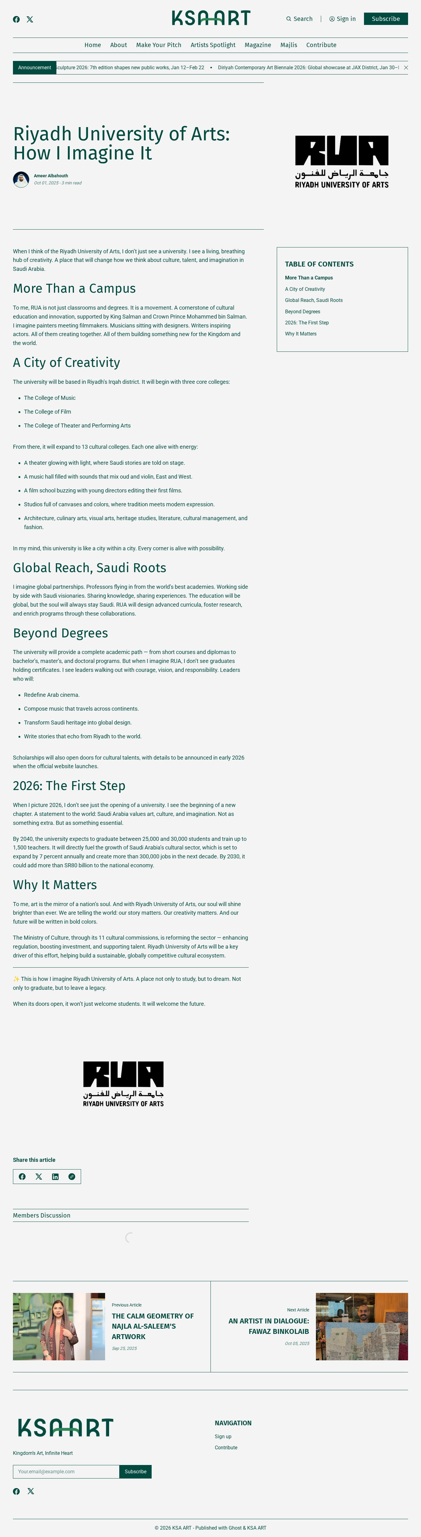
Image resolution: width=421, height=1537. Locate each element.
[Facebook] (16, 19)
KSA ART (182, 1528)
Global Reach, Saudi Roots (314, 300)
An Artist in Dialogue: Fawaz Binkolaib (269, 1326)
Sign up (223, 1436)
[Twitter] (30, 19)
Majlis (288, 45)
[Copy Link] (71, 1176)
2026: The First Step (307, 323)
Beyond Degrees (302, 312)
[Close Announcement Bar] (406, 68)
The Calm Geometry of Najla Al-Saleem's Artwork (153, 1326)
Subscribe (386, 18)
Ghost (235, 1528)
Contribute (321, 45)
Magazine (258, 45)
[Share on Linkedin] (55, 1177)
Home (92, 45)
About (118, 45)
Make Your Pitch (159, 45)
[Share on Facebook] (22, 1176)
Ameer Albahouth (51, 175)
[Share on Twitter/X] (38, 1177)
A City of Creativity (305, 289)
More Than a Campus (309, 278)
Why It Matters (301, 334)
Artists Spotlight (213, 45)
